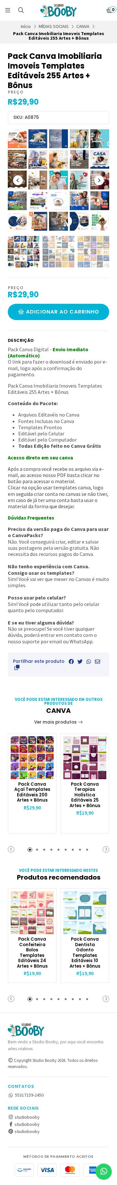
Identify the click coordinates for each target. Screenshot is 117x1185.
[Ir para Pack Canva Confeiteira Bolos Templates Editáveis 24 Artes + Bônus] (32, 913)
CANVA (82, 26)
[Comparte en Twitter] (80, 661)
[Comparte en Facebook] (71, 661)
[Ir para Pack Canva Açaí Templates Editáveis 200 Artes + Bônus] (32, 758)
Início (26, 26)
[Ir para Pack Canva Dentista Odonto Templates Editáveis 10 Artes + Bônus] (85, 913)
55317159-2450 (29, 1095)
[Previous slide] (18, 180)
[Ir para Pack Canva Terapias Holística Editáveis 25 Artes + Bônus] (85, 758)
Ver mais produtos (56, 722)
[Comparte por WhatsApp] (88, 661)
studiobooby (27, 1117)
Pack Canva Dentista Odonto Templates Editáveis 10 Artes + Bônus (85, 953)
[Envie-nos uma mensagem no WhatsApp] (104, 1172)
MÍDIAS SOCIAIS (54, 26)
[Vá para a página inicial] (58, 10)
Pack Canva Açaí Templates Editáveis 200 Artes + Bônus (32, 792)
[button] (17, 667)
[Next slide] (99, 180)
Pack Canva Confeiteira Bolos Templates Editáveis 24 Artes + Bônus (32, 953)
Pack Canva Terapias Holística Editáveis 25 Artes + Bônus (85, 795)
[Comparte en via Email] (97, 661)
